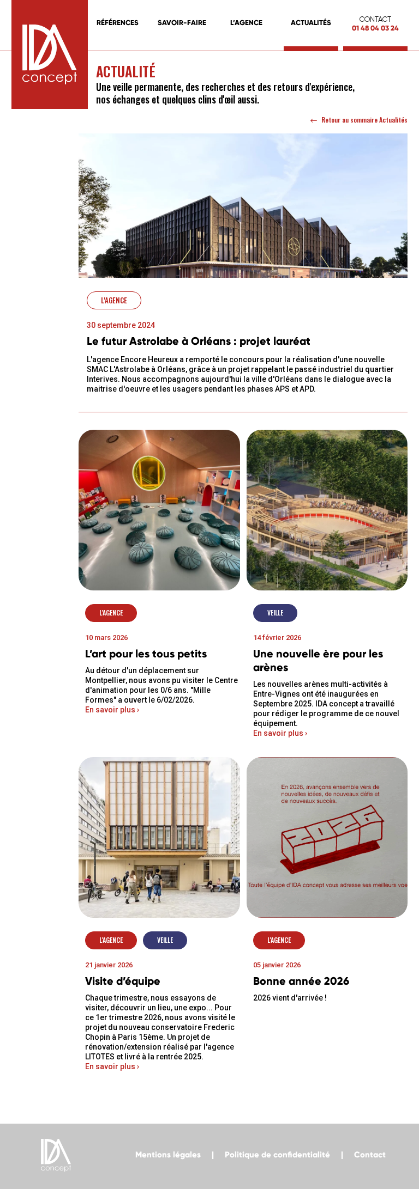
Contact (370, 1155)
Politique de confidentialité (277, 1155)
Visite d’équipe (122, 980)
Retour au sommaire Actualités (364, 119)
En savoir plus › (112, 709)
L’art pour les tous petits (146, 653)
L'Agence (114, 300)
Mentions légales (168, 1155)
